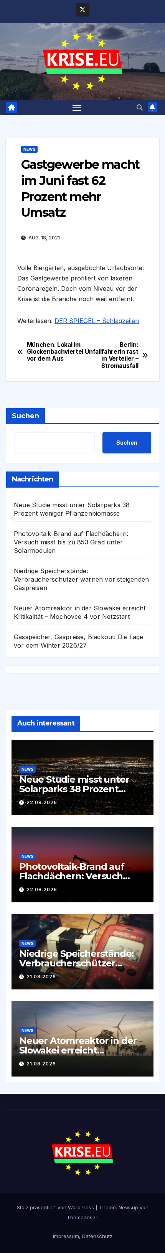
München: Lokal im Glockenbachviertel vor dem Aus (54, 352)
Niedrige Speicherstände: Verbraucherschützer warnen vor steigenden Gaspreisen (81, 579)
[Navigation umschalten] (77, 107)
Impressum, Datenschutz (82, 1236)
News (29, 149)
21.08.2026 (41, 976)
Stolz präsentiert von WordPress (56, 1207)
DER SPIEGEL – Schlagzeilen (96, 321)
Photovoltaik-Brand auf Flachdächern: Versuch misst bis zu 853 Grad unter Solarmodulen (71, 542)
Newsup (128, 1207)
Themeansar (82, 1217)
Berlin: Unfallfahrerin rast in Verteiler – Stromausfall (111, 355)
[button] (140, 107)
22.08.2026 (41, 802)
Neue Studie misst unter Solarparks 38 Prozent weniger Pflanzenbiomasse (80, 789)
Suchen (25, 416)
